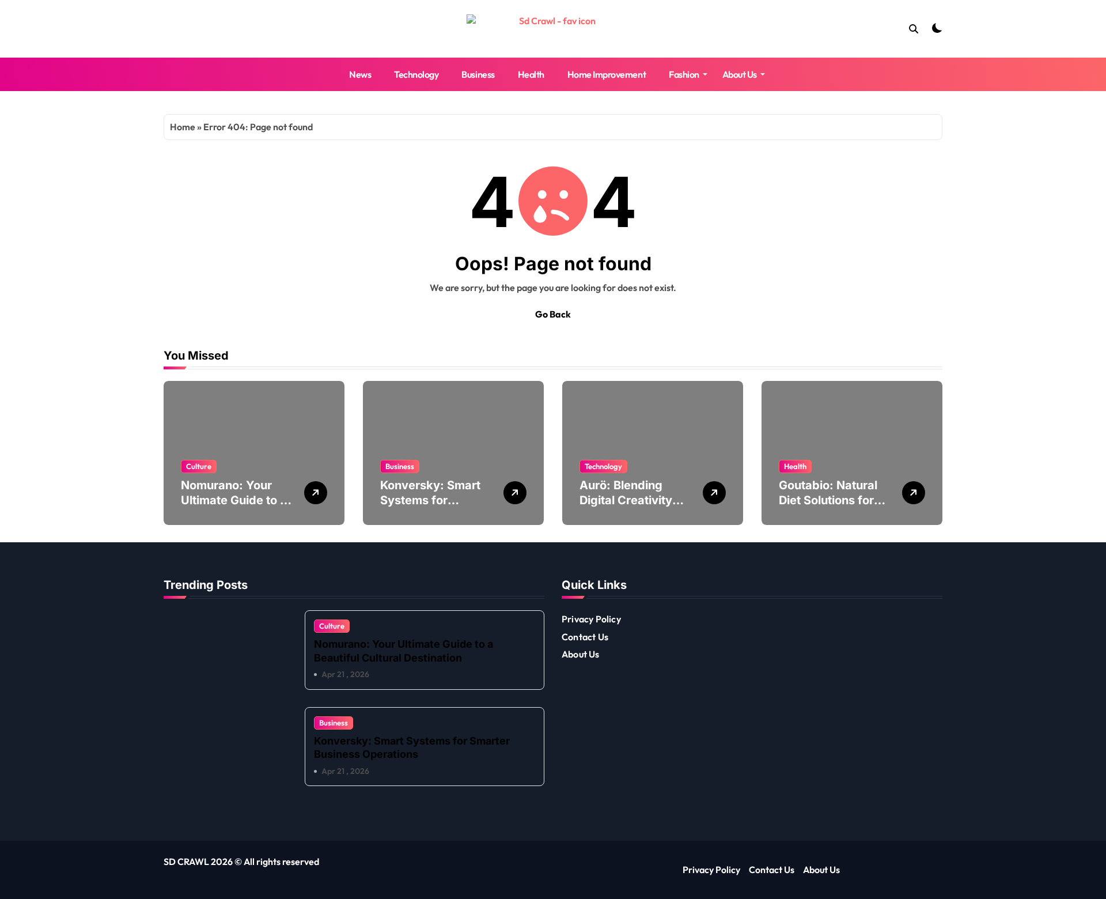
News (360, 74)
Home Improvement (606, 74)
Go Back (553, 314)
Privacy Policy (591, 619)
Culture (198, 466)
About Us (739, 74)
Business (477, 74)
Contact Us (585, 637)
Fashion (684, 74)
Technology (416, 74)
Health (531, 74)
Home (182, 127)
